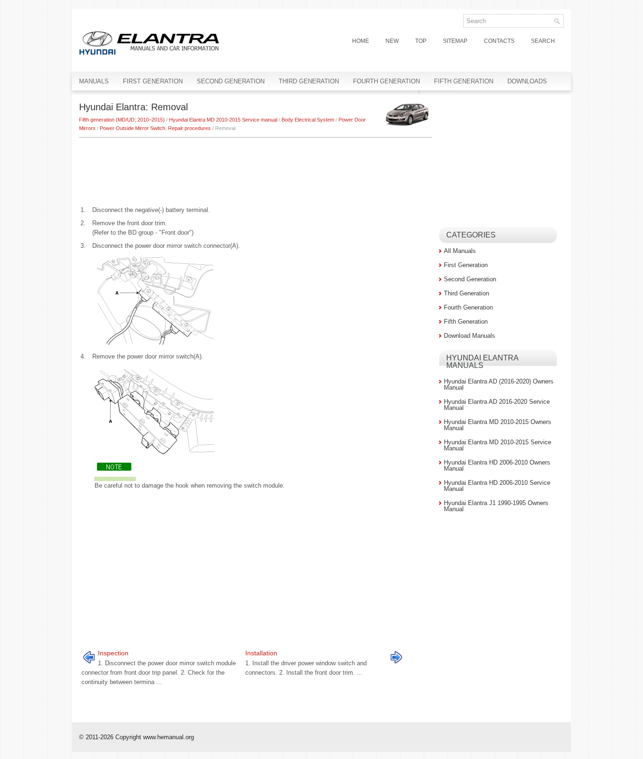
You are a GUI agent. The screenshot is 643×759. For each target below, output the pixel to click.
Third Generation (309, 81)
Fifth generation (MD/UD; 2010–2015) (122, 119)
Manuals (94, 81)
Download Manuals (469, 335)
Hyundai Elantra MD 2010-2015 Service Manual (497, 445)
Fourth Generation (386, 81)
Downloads (527, 81)
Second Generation (231, 81)
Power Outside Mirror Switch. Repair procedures (155, 128)
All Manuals (460, 250)
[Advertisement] (255, 166)
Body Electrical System (307, 119)
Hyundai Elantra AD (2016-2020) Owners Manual (499, 384)
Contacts (499, 41)
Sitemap (455, 41)
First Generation (153, 81)
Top (420, 41)
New (392, 41)
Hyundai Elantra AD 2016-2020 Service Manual (497, 404)
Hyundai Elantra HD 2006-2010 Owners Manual (497, 465)
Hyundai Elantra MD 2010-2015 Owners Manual (497, 425)
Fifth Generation (463, 81)
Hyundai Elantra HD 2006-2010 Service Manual (497, 485)
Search (543, 41)
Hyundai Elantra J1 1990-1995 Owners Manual (496, 506)
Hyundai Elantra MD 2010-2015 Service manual (223, 119)
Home (360, 41)
